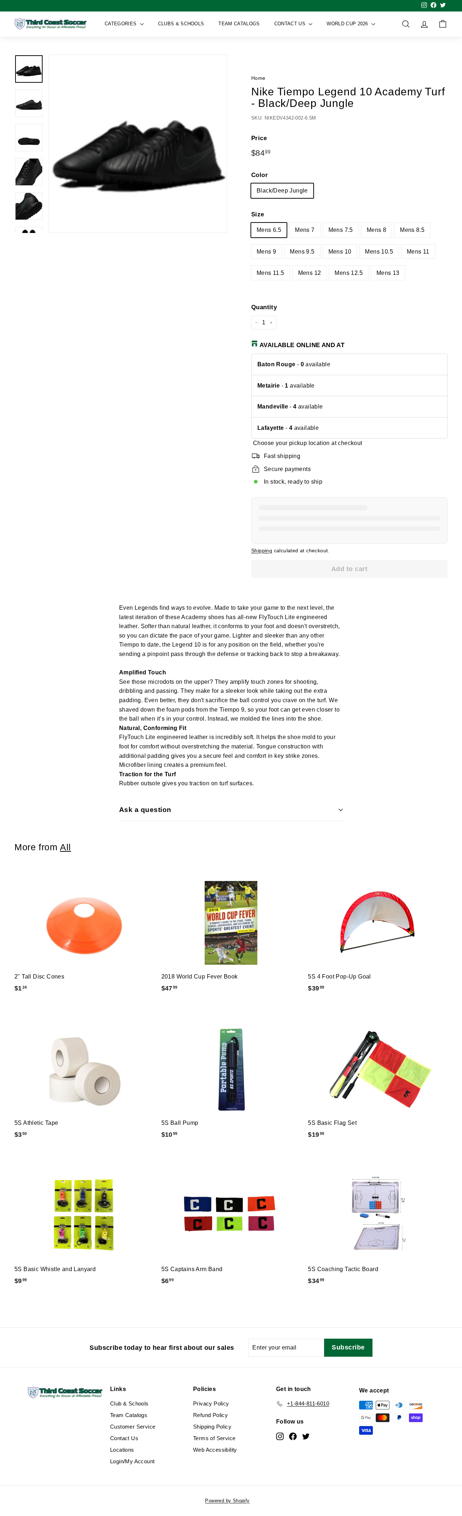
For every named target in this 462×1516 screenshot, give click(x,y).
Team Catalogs (239, 23)
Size (257, 214)
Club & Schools (129, 1403)
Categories (121, 23)
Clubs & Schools (181, 23)
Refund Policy (210, 1415)
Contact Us (290, 23)
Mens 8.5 (412, 230)
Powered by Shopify (227, 1500)
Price (259, 138)
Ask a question (145, 809)
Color (259, 175)
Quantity (264, 307)
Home (258, 78)
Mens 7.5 (340, 230)
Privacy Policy (211, 1403)
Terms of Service (214, 1438)
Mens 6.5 (269, 230)
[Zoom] (138, 144)
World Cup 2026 (348, 23)
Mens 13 (388, 273)
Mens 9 (266, 252)
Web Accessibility (215, 1450)
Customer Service (132, 1427)
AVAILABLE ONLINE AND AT (302, 345)
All (65, 847)
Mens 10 (340, 252)
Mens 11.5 (270, 273)
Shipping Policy (212, 1427)
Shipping (261, 550)
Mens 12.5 (349, 273)
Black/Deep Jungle (282, 190)
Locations (122, 1450)
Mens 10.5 (379, 252)
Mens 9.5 (302, 252)
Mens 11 (418, 252)
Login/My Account (132, 1461)
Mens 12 (309, 273)
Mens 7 (304, 230)
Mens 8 (376, 230)
